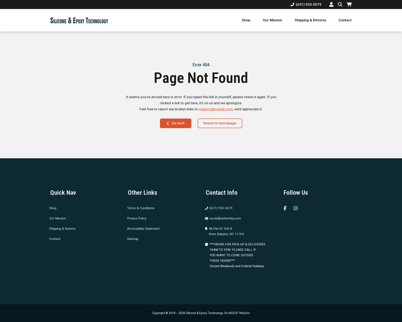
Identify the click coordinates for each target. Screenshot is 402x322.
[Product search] (340, 4)
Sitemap (132, 239)
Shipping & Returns (310, 20)
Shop (246, 20)
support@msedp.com (216, 109)
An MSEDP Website (237, 313)
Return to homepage (219, 123)
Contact (345, 20)
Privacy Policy (136, 218)
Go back (178, 123)
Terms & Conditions (141, 208)
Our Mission (272, 20)
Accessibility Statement (143, 229)
